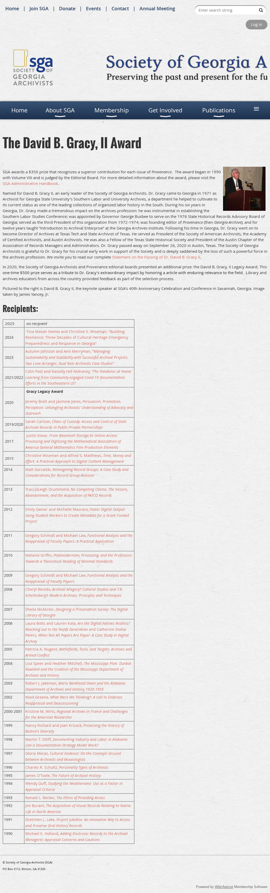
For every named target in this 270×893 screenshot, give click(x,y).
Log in (256, 24)
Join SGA (39, 8)
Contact (120, 8)
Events (93, 8)
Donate (67, 8)
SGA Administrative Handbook (30, 183)
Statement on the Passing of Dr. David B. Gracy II (156, 257)
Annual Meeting (157, 8)
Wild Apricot (224, 887)
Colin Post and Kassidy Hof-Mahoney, (78, 377)
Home (12, 8)
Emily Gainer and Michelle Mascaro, (77, 515)
